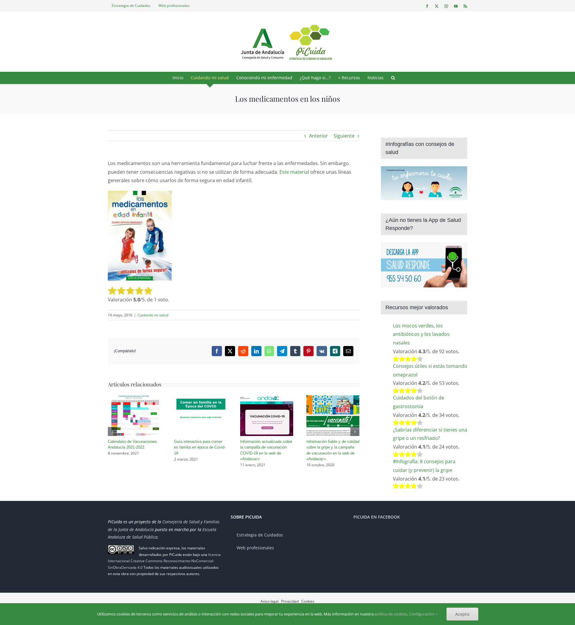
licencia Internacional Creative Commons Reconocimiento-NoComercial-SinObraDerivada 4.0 (164, 561)
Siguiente (344, 135)
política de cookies (391, 614)
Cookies (307, 601)
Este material (294, 172)
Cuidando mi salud (152, 315)
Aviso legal (270, 601)
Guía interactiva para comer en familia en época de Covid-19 (200, 447)
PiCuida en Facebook (376, 517)
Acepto (462, 614)
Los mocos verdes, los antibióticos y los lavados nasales (421, 334)
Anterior (318, 135)
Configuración (422, 614)
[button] (393, 78)
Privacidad (290, 601)
